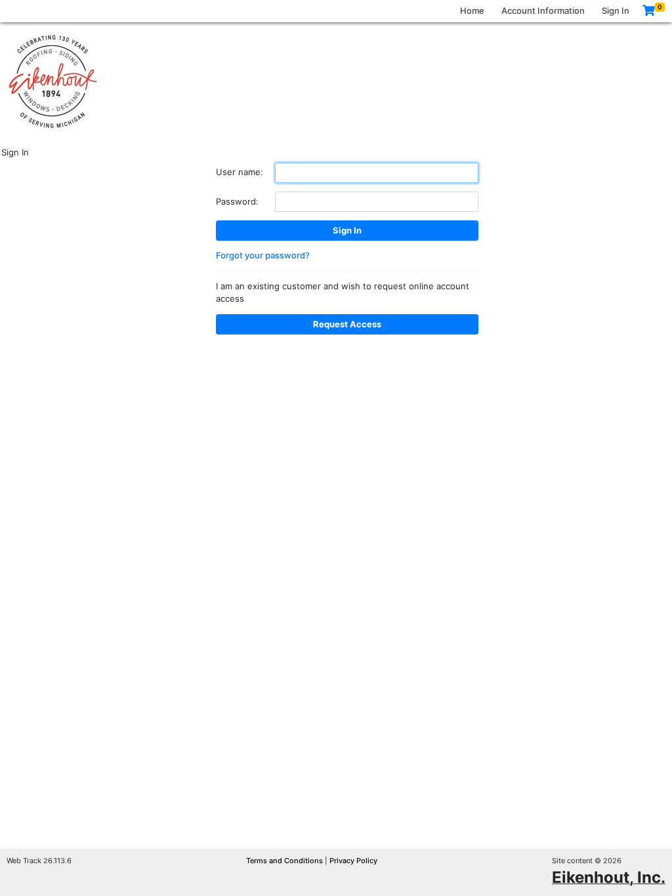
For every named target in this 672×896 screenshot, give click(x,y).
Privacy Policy (353, 860)
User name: (239, 172)
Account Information (543, 10)
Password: (237, 201)
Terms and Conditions (285, 860)
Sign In (615, 10)
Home (472, 10)
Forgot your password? (263, 255)
